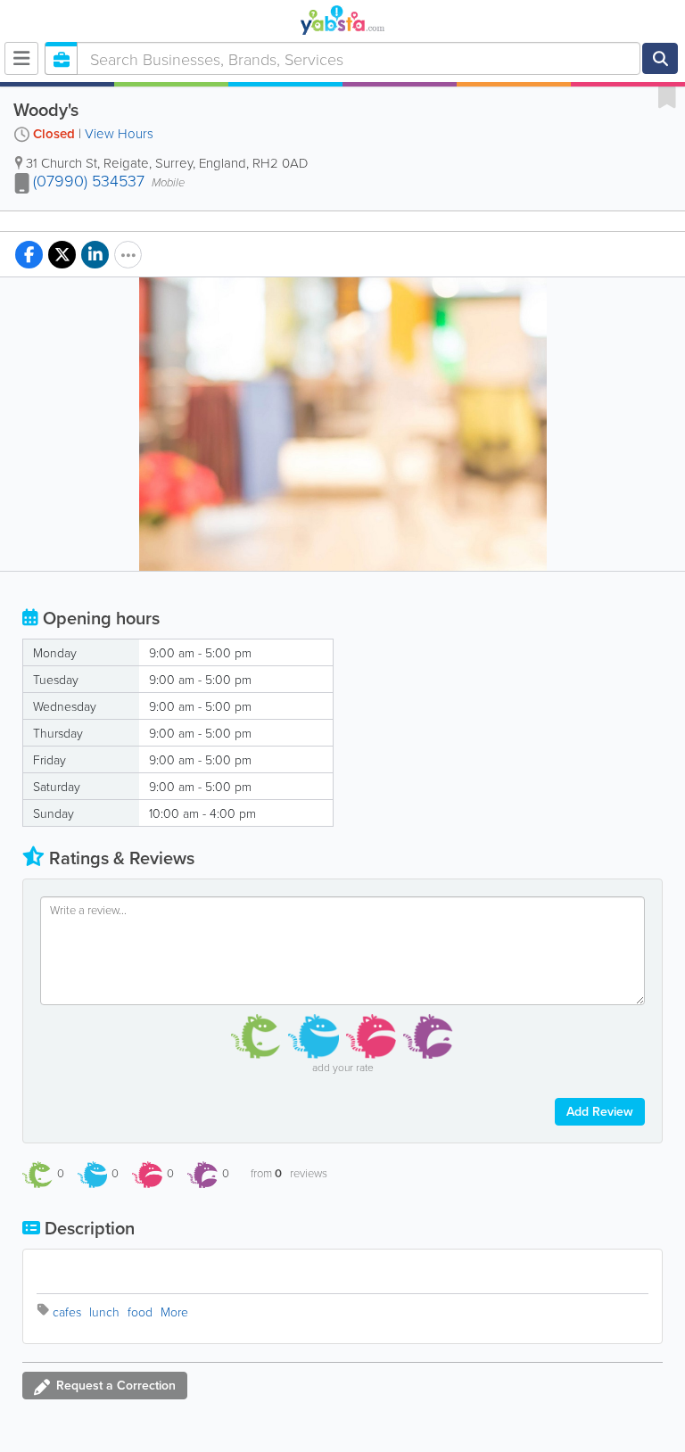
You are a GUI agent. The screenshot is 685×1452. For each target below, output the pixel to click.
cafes (67, 1311)
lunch (104, 1311)
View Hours (119, 133)
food (140, 1311)
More (174, 1311)
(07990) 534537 (88, 180)
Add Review (599, 1111)
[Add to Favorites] (667, 96)
